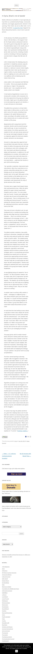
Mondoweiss (5, 607)
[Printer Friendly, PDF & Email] (5, 437)
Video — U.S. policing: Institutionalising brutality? (9, 456)
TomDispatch (5, 641)
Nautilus (4, 611)
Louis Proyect (5, 599)
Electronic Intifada (6, 587)
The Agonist (5, 633)
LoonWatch (5, 597)
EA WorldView (5, 582)
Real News (4, 625)
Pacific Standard (6, 617)
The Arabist (5, 635)
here (3, 510)
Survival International (7, 629)
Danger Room (5, 580)
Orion (3, 615)
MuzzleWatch (5, 609)
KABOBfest (4, 593)
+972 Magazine (5, 566)
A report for (18, 28)
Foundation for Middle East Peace (10, 589)
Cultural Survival (6, 576)
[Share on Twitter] (28, 436)
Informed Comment (7, 591)
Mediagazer (5, 601)
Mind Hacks (5, 605)
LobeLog (4, 595)
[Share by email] (30, 436)
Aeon (3, 568)
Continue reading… (23, 431)
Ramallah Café (5, 623)
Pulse (3, 619)
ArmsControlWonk (6, 574)
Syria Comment (6, 631)
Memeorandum (6, 603)
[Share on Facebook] (26, 436)
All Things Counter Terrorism (9, 572)
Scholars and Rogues (7, 627)
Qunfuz (4, 621)
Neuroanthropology (7, 613)
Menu (16, 5)
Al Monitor (4, 570)
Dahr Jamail (5, 578)
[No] (31, 648)
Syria (15, 441)
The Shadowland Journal (8, 639)
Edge (3, 585)
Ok (16, 651)
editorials (26, 506)
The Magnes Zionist (7, 637)
